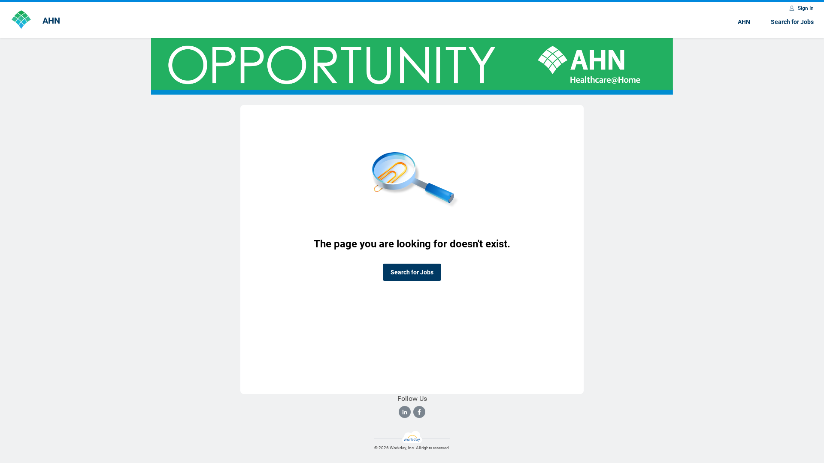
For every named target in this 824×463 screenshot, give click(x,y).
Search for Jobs (792, 21)
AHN (744, 21)
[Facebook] (419, 412)
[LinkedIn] (405, 412)
